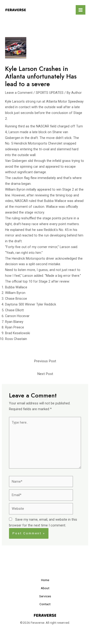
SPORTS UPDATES (49, 93)
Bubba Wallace (55, 201)
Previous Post (45, 361)
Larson (14, 132)
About (45, 588)
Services (45, 596)
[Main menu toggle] (80, 10)
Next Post (45, 374)
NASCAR (42, 126)
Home (45, 580)
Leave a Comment (19, 93)
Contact (45, 604)
